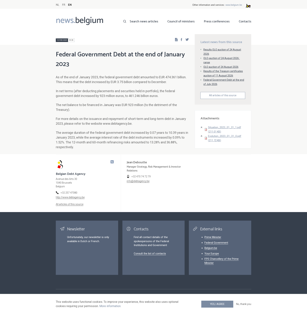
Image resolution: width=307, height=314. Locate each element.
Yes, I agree (217, 304)
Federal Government (216, 242)
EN (70, 4)
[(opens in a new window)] (180, 39)
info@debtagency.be (138, 181)
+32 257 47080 (69, 192)
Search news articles (144, 21)
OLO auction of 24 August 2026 (220, 66)
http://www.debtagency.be (70, 197)
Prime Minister (212, 237)
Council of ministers (181, 21)
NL (57, 4)
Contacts (245, 21)
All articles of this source (222, 95)
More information (110, 306)
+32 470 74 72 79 (141, 176)
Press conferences (217, 21)
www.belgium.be (233, 5)
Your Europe (211, 253)
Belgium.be (210, 248)
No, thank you (243, 304)
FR (63, 4)
